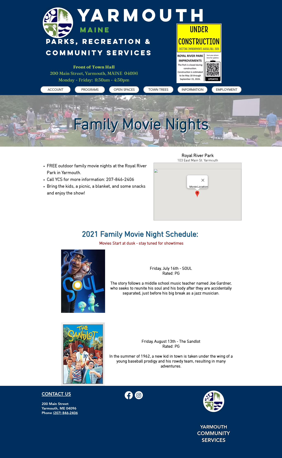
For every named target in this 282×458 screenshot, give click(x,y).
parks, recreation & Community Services (99, 41)
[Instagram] (139, 395)
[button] (55, 89)
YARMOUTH (126, 15)
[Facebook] (129, 395)
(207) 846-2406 (65, 413)
